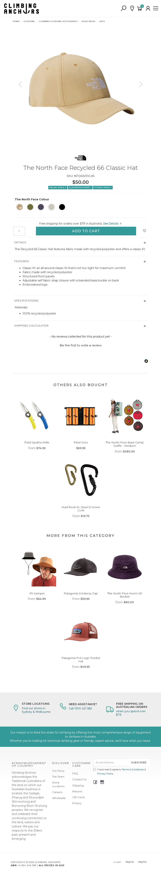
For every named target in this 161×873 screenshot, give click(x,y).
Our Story (58, 770)
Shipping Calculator (31, 325)
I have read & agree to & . (121, 771)
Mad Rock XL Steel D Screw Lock (81, 508)
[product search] (123, 8)
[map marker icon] (132, 8)
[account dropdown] (148, 8)
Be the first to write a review (81, 345)
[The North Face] (80, 157)
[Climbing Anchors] (21, 8)
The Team (58, 776)
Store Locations (58, 784)
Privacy (76, 803)
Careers (57, 792)
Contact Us (79, 779)
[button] (80, 344)
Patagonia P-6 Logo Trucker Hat (80, 659)
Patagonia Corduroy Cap (81, 593)
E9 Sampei (36, 593)
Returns (77, 791)
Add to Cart (86, 231)
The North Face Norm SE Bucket (124, 595)
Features (21, 261)
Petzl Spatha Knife (36, 442)
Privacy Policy (105, 773)
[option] (80, 88)
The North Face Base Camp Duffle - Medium (125, 444)
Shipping (78, 785)
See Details (111, 223)
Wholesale (59, 798)
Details (20, 242)
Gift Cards (78, 797)
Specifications (26, 300)
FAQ (75, 773)
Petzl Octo (81, 442)
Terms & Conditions (133, 769)
